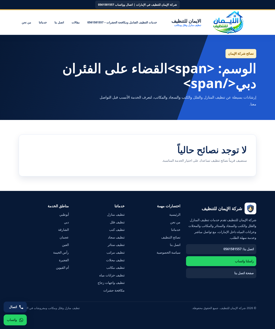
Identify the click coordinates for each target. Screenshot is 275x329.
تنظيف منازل (116, 214)
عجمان (64, 237)
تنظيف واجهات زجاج (111, 282)
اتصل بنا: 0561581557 (238, 249)
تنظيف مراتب (115, 252)
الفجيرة (64, 260)
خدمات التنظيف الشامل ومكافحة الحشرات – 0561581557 (122, 22)
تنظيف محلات (115, 260)
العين (65, 245)
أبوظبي (64, 214)
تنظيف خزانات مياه (112, 275)
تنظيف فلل (117, 222)
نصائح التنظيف (170, 237)
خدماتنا (43, 22)
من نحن (26, 22)
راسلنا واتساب (244, 261)
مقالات (76, 22)
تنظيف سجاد (116, 237)
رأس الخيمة (61, 252)
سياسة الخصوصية (168, 252)
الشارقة (63, 229)
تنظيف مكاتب (115, 267)
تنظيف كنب (117, 229)
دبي (66, 222)
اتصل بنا (59, 22)
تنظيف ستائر (116, 245)
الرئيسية (174, 214)
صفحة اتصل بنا (244, 273)
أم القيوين (62, 267)
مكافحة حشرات (114, 290)
